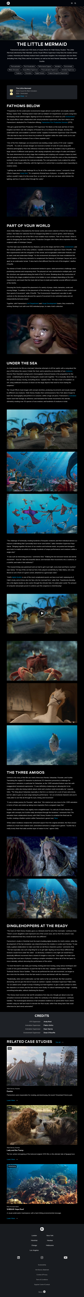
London (34, 1235)
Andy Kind (24, 173)
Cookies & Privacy (42, 1275)
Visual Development (49, 303)
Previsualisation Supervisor (49, 70)
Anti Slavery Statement (42, 1270)
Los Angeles (34, 1250)
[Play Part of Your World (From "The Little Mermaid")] (42, 334)
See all (58, 1042)
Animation (58, 66)
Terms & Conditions (42, 1280)
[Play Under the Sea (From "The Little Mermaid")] (42, 614)
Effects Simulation (14, 70)
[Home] (42, 1229)
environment (70, 117)
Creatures (19, 73)
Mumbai (50, 1240)
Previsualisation (15, 66)
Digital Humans (39, 73)
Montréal (34, 1240)
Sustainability (42, 1265)
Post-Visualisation (29, 66)
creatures (69, 371)
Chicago (34, 1245)
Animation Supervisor (67, 70)
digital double (17, 577)
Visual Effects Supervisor (30, 70)
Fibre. (56, 818)
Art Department (33, 303)
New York (49, 1235)
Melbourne (50, 1245)
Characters (28, 73)
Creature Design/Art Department (58, 73)
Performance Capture (44, 66)
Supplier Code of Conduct (42, 1285)
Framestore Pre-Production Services (54, 122)
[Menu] (72, 3)
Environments (68, 66)
